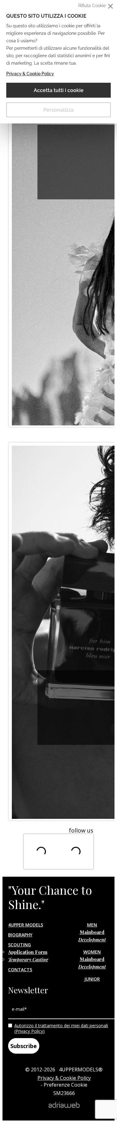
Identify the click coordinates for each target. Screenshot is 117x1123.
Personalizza (58, 110)
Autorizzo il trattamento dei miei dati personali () (61, 1028)
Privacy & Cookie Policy (30, 73)
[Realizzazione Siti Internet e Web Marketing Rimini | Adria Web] (64, 1106)
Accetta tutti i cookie (59, 90)
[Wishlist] (10, 179)
